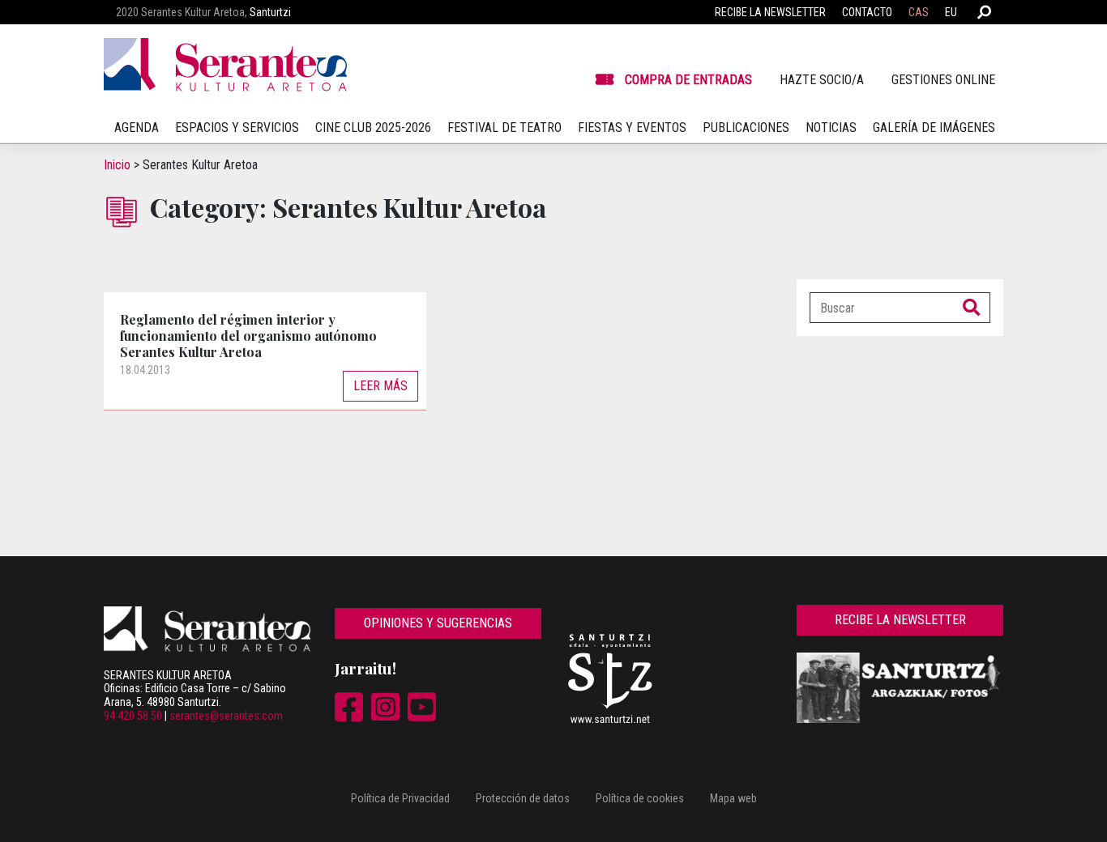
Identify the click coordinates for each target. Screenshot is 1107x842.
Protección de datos (523, 798)
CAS (918, 12)
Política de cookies (640, 798)
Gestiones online (943, 79)
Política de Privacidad (400, 798)
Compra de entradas (688, 79)
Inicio (117, 164)
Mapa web (733, 798)
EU (951, 12)
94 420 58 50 (133, 715)
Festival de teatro (504, 127)
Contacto (867, 12)
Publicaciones (746, 127)
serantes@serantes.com (226, 715)
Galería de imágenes (934, 127)
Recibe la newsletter (770, 12)
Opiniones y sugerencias (438, 623)
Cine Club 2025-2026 (373, 127)
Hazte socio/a (822, 79)
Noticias (831, 127)
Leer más (380, 385)
